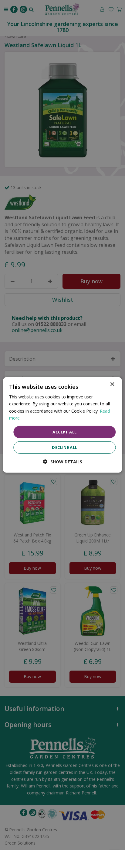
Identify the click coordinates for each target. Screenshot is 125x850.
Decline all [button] (64, 447)
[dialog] (62, 425)
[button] (62, 461)
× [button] (112, 384)
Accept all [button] (64, 432)
